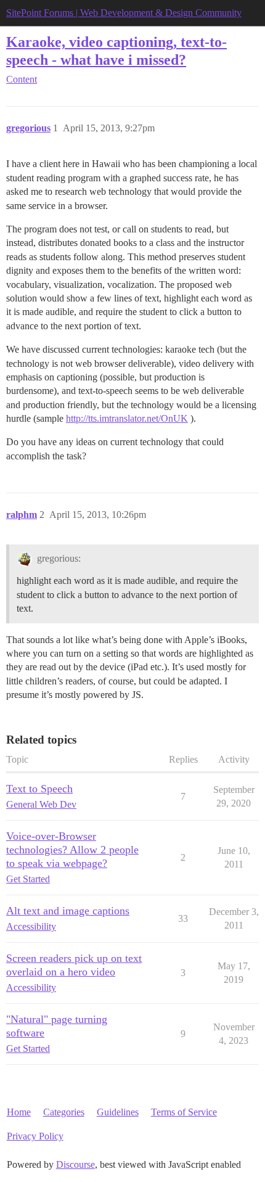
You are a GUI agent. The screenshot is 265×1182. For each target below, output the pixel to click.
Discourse (75, 1164)
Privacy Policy (35, 1136)
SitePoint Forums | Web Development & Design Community (124, 12)
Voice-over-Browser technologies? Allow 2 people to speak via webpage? (72, 849)
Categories (63, 1112)
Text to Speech (39, 788)
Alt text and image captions (67, 911)
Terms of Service (184, 1112)
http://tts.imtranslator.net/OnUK (127, 418)
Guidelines (118, 1112)
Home (19, 1112)
